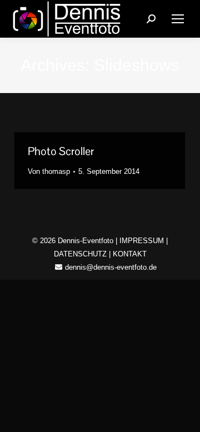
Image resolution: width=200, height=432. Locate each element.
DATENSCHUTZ (80, 254)
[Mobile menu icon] (178, 19)
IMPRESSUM (141, 240)
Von (49, 171)
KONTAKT (130, 254)
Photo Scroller (61, 151)
